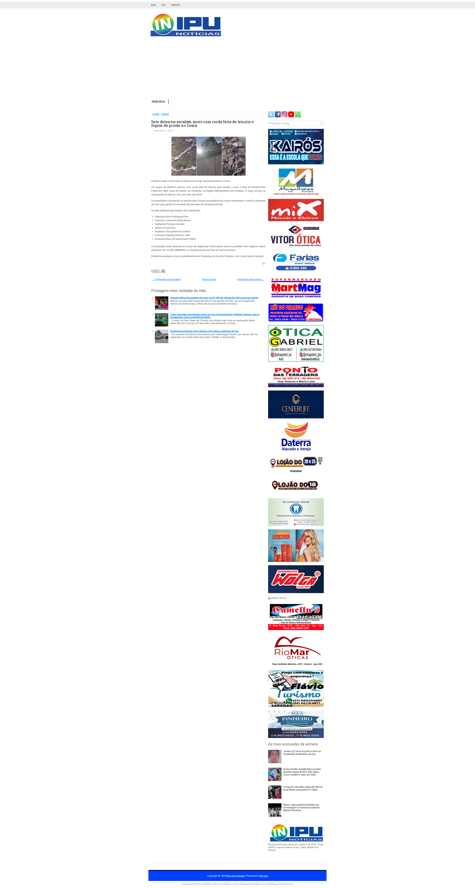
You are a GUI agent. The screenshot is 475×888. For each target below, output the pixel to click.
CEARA (165, 114)
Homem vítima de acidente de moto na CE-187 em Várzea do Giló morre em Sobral (214, 297)
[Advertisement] (237, 69)
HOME (155, 114)
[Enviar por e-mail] (153, 271)
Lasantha (226, 884)
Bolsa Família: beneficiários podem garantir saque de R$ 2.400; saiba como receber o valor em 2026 (302, 772)
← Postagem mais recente (166, 279)
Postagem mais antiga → (250, 279)
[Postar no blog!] (156, 271)
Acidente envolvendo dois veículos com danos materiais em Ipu (204, 331)
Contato (175, 4)
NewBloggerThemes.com (280, 884)
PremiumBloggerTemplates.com (249, 884)
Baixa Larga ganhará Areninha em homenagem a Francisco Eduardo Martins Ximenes (301, 807)
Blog (153, 4)
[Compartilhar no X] (160, 271)
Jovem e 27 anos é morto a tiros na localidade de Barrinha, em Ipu (302, 752)
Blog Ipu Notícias (235, 875)
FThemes (197, 884)
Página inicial (158, 101)
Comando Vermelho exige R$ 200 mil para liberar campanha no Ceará (302, 788)
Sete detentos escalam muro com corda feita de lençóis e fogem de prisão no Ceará (202, 123)
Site (164, 4)
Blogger (264, 875)
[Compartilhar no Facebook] (163, 271)
